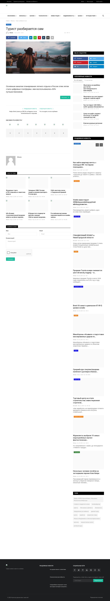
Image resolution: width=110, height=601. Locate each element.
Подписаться (98, 580)
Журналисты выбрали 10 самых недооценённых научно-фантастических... (86, 438)
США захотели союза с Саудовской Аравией (58, 191)
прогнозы (76, 522)
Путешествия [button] (91, 16)
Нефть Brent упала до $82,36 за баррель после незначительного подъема (23, 112)
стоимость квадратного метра (81, 504)
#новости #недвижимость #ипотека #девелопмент (87, 518)
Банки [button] (80, 16)
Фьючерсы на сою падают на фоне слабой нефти (93, 97)
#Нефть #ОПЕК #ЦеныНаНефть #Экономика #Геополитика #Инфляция (85, 499)
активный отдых (78, 525)
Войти (82, 1)
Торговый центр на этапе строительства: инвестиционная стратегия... (86, 400)
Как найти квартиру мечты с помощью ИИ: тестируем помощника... (84, 165)
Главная (8, 20)
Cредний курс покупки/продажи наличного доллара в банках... (86, 370)
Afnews (11, 32)
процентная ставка (92, 515)
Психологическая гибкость (57, 577)
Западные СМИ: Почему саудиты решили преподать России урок (37, 192)
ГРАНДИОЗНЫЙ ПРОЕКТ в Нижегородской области (83, 236)
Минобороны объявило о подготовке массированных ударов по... (88, 335)
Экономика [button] (11, 16)
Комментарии (12, 226)
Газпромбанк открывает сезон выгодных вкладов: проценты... (59, 585)
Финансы (13, 20)
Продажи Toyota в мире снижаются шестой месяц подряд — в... (87, 271)
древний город (95, 511)
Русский (99, 1)
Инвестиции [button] (55, 16)
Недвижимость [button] (68, 16)
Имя (7, 230)
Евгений (75, 240)
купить (75, 515)
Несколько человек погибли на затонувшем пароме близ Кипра (86, 472)
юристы (76, 507)
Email (41, 230)
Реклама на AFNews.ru (31, 1)
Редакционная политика (96, 597)
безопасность (98, 507)
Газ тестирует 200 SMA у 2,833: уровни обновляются (93, 106)
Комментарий (10, 238)
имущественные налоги (87, 522)
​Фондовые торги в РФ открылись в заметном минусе (15, 192)
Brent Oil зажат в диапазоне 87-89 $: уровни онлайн (87, 307)
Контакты (9, 1)
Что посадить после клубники (48, 111)
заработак (82, 515)
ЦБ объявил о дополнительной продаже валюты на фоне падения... (15, 215)
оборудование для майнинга (81, 511)
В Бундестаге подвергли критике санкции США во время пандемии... (37, 215)
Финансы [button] (22, 16)
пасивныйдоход (96, 504)
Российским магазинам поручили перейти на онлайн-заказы (60, 215)
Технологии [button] (43, 16)
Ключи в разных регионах (92, 123)
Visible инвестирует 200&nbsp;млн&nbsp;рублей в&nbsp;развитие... (84, 202)
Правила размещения (19, 1)
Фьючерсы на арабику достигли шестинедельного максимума (91, 87)
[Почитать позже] (52, 37)
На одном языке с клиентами (58, 569)
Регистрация (90, 1)
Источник (65, 97)
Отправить (10, 259)
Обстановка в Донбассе (86, 507)
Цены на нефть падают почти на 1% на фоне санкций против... (92, 115)
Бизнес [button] (32, 16)
